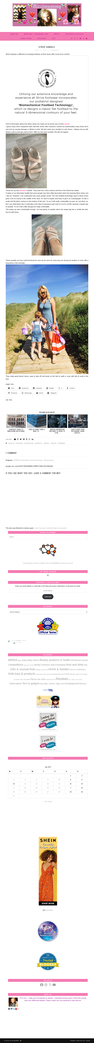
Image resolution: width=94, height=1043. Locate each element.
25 (25, 792)
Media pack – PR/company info (36, 34)
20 (48, 788)
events (31, 665)
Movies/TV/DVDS (64, 674)
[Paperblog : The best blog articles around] (48, 691)
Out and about (25, 679)
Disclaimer (41, 38)
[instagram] (75, 38)
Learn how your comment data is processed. (51, 528)
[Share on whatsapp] (29, 439)
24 (14, 792)
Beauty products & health (55, 659)
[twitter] (72, 38)
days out (26, 665)
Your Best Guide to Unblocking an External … (16, 431)
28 (59, 792)
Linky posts (39, 674)
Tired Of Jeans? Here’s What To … (37, 430)
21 (59, 788)
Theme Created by (80, 1040)
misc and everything (50, 674)
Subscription (15, 683)
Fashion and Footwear (53, 664)
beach (11, 443)
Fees (53, 38)
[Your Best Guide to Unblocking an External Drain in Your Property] (16, 421)
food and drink (74, 664)
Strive (54, 443)
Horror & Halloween (77, 669)
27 (48, 792)
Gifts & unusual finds (22, 669)
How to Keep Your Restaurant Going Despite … (77, 431)
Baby (24, 660)
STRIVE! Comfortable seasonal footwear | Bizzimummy (33, 460)
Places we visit (37, 679)
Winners (83, 683)
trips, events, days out (54, 683)
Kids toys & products (21, 673)
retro (53, 679)
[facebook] (77, 38)
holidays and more (42, 669)
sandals (38, 443)
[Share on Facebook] (18, 439)
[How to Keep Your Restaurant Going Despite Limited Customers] (78, 421)
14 (59, 784)
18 (25, 788)
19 (36, 788)
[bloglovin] (83, 38)
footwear (28, 443)
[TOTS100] (17, 642)
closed (85, 660)
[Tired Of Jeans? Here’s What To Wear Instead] (37, 421)
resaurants (48, 679)
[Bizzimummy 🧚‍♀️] (47, 14)
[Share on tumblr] (27, 439)
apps (20, 660)
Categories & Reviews (74, 34)
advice (56, 34)
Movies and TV (75, 674)
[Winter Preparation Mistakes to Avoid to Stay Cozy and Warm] (57, 421)
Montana (23, 190)
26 (36, 792)
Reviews (62, 679)
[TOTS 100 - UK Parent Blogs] (17, 640)
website (67, 124)
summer (61, 443)
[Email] (86, 38)
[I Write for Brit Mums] (48, 751)
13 (48, 784)
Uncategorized (71, 683)
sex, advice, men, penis (75, 679)
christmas (76, 660)
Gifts (85, 665)
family (37, 664)
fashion (19, 443)
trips (41, 684)
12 (36, 784)
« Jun (45, 801)
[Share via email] (15, 439)
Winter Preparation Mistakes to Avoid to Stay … (57, 431)
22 (70, 788)
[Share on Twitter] (20, 439)
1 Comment (54, 50)
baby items (33, 660)
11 (25, 784)
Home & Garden (58, 669)
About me (14, 34)
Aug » (50, 801)
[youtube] (80, 38)
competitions (26, 38)
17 (14, 788)
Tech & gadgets (30, 683)
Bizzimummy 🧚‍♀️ (16, 1040)
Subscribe (48, 597)
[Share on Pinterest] (24, 439)
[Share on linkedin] (32, 439)
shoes (46, 443)
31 (14, 796)
